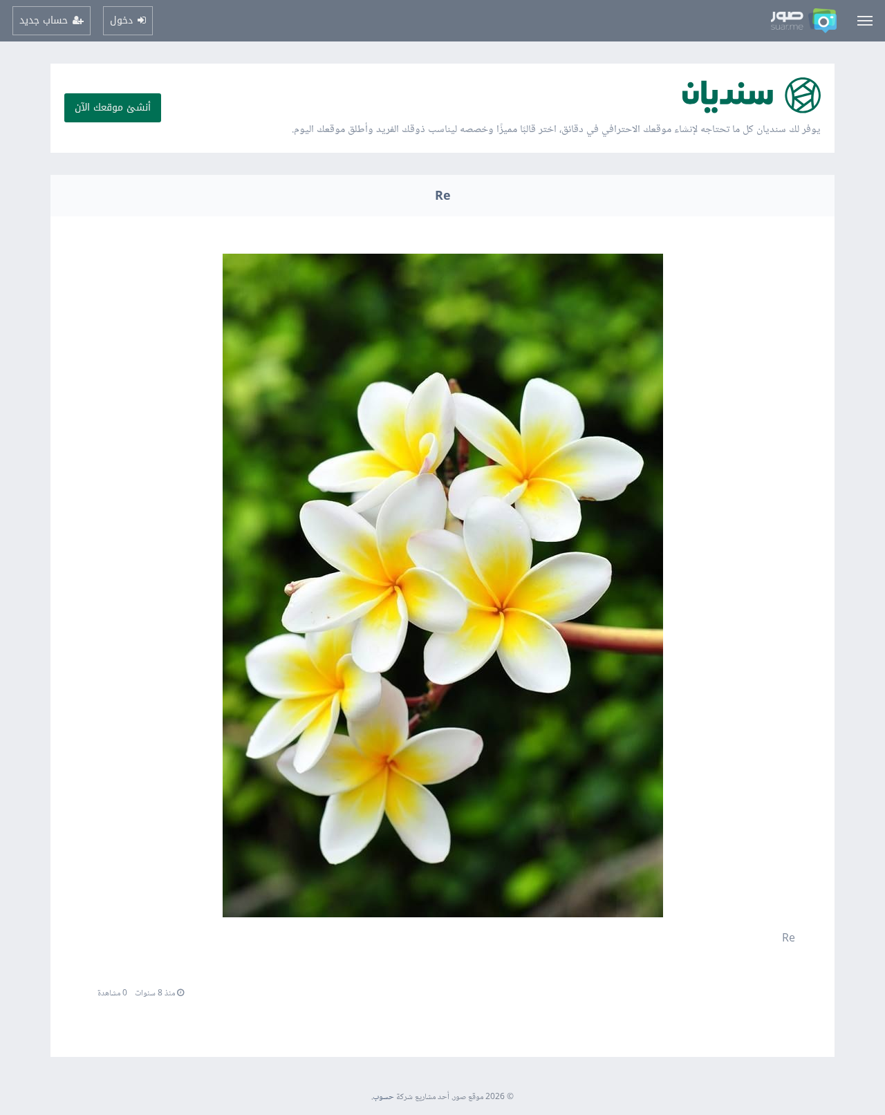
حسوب (383, 1097)
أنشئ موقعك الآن (113, 107)
